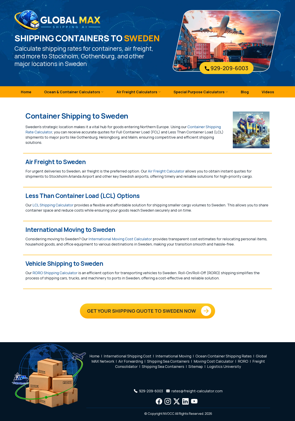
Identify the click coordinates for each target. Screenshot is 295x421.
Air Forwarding (130, 361)
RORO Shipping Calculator (55, 272)
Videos (268, 91)
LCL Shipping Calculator (53, 205)
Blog (245, 91)
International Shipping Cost (127, 356)
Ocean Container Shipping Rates (223, 356)
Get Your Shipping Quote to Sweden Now (141, 310)
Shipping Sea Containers (168, 361)
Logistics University (224, 366)
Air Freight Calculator (166, 171)
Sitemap (195, 366)
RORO (243, 361)
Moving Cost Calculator (214, 361)
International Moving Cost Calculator (120, 238)
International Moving (173, 356)
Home (26, 91)
